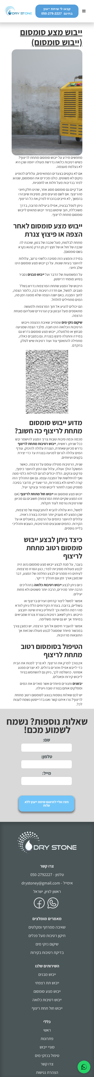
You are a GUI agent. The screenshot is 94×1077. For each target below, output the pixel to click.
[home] (20, 11)
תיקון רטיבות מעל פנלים (47, 935)
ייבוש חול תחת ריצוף (47, 1008)
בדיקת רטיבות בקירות (47, 952)
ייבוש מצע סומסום (47, 991)
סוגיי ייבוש (47, 1047)
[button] (83, 11)
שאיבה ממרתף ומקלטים (47, 927)
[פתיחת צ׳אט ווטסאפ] (84, 1067)
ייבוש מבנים (47, 974)
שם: (46, 740)
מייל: (46, 773)
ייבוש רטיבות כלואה (47, 999)
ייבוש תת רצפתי (47, 982)
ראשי (47, 1030)
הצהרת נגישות (47, 1072)
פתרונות (47, 1038)
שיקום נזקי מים (47, 944)
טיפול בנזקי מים (47, 1055)
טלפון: (46, 756)
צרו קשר (47, 866)
